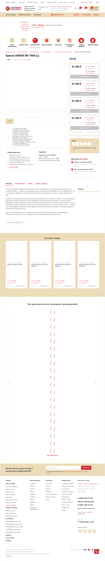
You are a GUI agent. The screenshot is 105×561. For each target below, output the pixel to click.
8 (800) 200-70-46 (29, 6)
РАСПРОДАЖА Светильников (13, 532)
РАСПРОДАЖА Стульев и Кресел (14, 524)
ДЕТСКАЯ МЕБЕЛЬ (10, 483)
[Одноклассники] (73, 59)
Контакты (72, 2)
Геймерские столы (10, 510)
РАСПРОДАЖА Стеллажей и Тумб (14, 527)
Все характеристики (13, 167)
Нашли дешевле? (90, 73)
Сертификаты (65, 507)
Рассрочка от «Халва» (67, 491)
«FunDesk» (32, 497)
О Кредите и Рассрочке (68, 483)
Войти (97, 2)
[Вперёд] (95, 381)
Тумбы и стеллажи (10, 494)
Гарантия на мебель (67, 494)
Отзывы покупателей (67, 502)
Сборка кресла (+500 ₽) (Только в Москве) (84, 148)
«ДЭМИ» (32, 491)
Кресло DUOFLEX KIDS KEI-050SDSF (39, 265)
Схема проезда (82, 491)
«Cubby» (32, 499)
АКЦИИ (64, 510)
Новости (48, 486)
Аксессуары (9, 497)
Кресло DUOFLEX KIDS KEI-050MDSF (87, 265)
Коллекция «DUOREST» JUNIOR (14, 262)
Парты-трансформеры (12, 486)
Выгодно (8, 541)
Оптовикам (22, 2)
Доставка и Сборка (32, 2)
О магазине (49, 483)
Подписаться (86, 467)
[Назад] (9, 381)
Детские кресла (10, 492)
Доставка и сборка (51, 497)
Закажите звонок (82, 512)
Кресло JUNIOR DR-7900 (14, 264)
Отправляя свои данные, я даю (67, 472)
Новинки (8, 535)
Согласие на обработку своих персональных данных (67, 472)
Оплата (42, 2)
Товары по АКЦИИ (11, 505)
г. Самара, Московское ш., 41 (64, 6)
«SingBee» (32, 494)
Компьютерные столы (11, 516)
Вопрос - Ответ (63, 2)
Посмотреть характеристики (15, 222)
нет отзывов (26, 59)
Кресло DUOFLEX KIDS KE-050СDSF (63, 265)
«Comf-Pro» (33, 489)
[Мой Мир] (75, 59)
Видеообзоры (65, 497)
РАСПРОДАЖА (9, 518)
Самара (90, 2)
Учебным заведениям (51, 494)
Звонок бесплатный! (29, 8)
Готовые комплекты (11, 502)
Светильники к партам (12, 500)
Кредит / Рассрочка (11, 2)
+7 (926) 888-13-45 (43, 7)
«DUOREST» (33, 502)
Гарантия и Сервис (52, 2)
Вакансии (48, 489)
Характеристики (19, 286)
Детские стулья (10, 489)
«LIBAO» (32, 505)
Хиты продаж (10, 538)
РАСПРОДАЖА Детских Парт (13, 521)
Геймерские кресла (11, 513)
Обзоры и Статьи (66, 499)
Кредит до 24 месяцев (68, 486)
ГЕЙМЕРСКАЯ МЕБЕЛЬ (12, 508)
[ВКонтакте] (70, 59)
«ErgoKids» (33, 483)
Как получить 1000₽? (38, 27)
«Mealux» (32, 486)
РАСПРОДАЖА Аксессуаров (13, 529)
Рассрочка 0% (65, 489)
